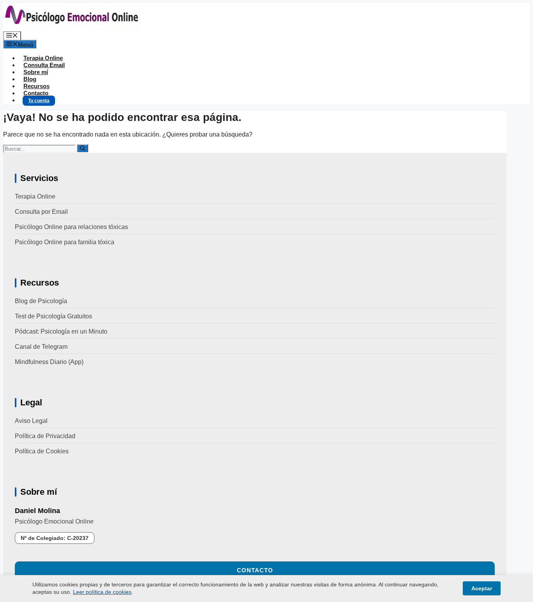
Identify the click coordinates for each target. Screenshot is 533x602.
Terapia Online (43, 58)
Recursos (36, 86)
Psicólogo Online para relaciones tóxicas (71, 227)
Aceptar (481, 588)
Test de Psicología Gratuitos (53, 316)
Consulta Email (44, 65)
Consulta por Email (41, 211)
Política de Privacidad (45, 436)
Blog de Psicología (41, 301)
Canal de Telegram (41, 346)
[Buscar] (82, 148)
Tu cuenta (39, 100)
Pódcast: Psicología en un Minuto (61, 331)
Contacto (35, 93)
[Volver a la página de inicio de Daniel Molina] (71, 27)
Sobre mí (35, 72)
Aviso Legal (31, 420)
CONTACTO (255, 570)
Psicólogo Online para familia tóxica (64, 242)
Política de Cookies (42, 451)
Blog (29, 79)
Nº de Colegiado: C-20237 (55, 538)
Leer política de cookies (102, 592)
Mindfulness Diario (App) (49, 362)
